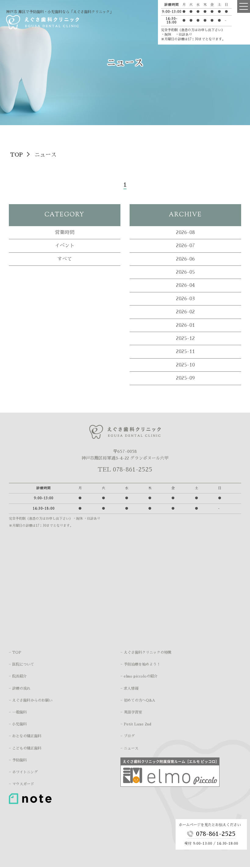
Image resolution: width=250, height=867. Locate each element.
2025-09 (185, 378)
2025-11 (185, 351)
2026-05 (185, 272)
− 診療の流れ (19, 688)
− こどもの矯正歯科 (25, 748)
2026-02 (185, 311)
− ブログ (127, 736)
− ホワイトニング (23, 772)
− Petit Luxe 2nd (135, 724)
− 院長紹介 (18, 676)
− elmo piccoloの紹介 (139, 676)
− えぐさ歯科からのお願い (30, 700)
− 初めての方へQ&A (137, 700)
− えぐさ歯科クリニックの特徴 (145, 652)
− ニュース (129, 748)
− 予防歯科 (18, 760)
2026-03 (185, 298)
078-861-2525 (216, 834)
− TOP (15, 652)
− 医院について (21, 664)
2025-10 (185, 365)
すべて (64, 259)
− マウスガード (21, 784)
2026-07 (185, 245)
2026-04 (185, 285)
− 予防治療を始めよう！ (140, 664)
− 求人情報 (129, 688)
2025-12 (185, 338)
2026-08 (185, 232)
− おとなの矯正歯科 (25, 736)
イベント (64, 245)
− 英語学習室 (131, 712)
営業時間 (64, 232)
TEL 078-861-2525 (125, 469)
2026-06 (185, 259)
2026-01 (185, 325)
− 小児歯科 (18, 724)
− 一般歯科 (18, 712)
